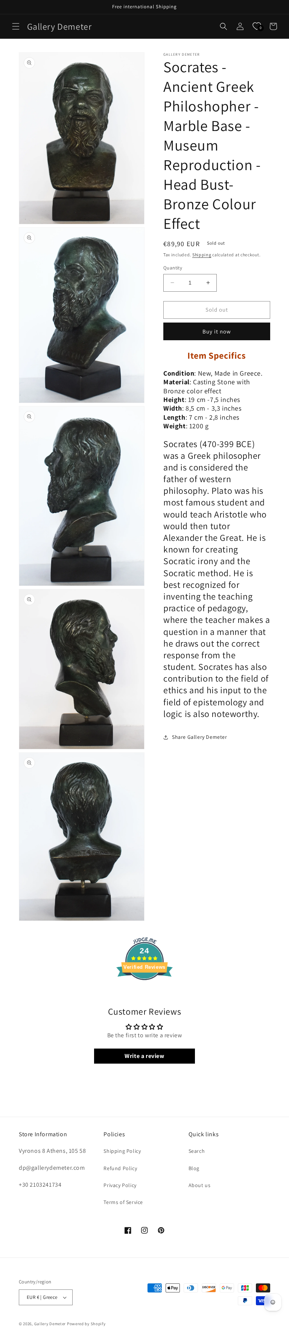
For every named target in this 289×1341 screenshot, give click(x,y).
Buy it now (216, 331)
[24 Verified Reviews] (144, 993)
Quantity (172, 268)
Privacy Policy (119, 1185)
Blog (194, 1168)
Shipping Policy (122, 1151)
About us (200, 1185)
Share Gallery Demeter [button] (199, 737)
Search (197, 1151)
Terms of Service (123, 1202)
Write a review (144, 1056)
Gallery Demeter (50, 1323)
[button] (16, 26)
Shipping (201, 254)
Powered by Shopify (86, 1323)
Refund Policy (120, 1168)
